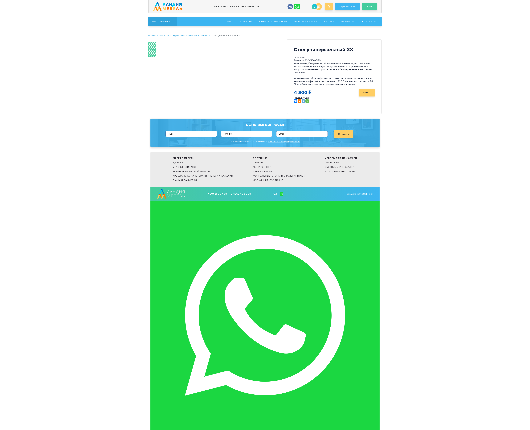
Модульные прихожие (340, 171)
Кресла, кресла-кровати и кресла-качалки (203, 175)
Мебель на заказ (305, 21)
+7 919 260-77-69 (224, 6)
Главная (152, 35)
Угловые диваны (184, 167)
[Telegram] (303, 101)
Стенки (258, 162)
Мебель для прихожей (341, 158)
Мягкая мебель (183, 158)
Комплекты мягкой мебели (191, 171)
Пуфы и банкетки (185, 180)
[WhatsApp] (307, 101)
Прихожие (332, 162)
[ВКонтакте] (295, 101)
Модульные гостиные (268, 180)
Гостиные (164, 35)
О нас (229, 21)
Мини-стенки (262, 167)
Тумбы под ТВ (262, 171)
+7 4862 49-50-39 (248, 6)
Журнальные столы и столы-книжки (190, 35)
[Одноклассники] (299, 101)
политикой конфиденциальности (284, 141)
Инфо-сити (368, 194)
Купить (366, 92)
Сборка (329, 21)
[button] (162, 21)
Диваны (178, 162)
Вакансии (348, 21)
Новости (246, 21)
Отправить (343, 134)
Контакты (369, 21)
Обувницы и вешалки (339, 167)
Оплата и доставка (273, 21)
